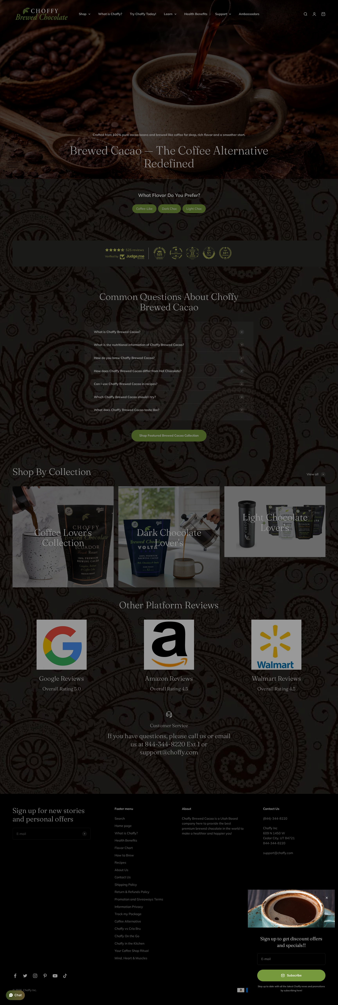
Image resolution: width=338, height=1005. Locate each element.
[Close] (327, 898)
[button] (15, 995)
